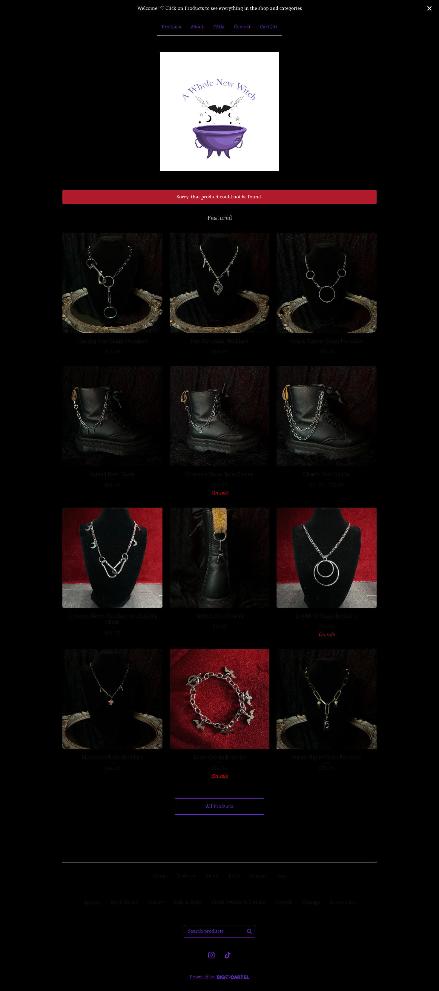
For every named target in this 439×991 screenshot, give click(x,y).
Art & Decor (124, 902)
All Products (219, 806)
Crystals (283, 902)
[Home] (219, 111)
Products (171, 27)
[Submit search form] (249, 931)
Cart (281, 876)
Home (160, 876)
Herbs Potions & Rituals (238, 902)
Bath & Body (187, 902)
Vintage (311, 902)
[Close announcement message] (429, 8)
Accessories (343, 902)
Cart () (268, 27)
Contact (242, 27)
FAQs (218, 27)
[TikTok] (228, 955)
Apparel (92, 902)
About (197, 27)
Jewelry (155, 902)
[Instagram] (211, 955)
